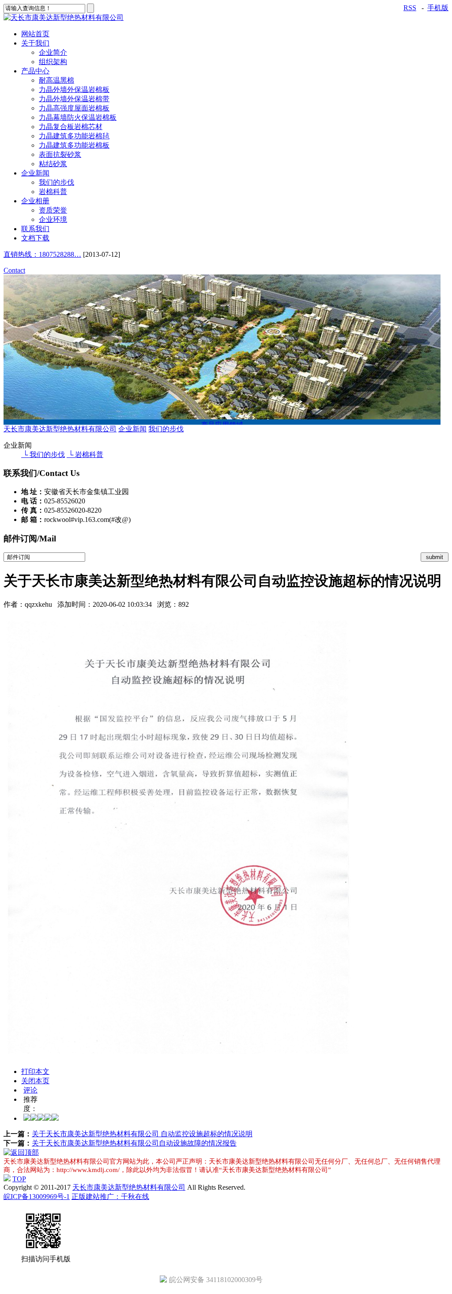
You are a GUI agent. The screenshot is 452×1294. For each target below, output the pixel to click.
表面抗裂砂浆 (60, 154)
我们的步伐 (56, 182)
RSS (409, 7)
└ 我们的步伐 (43, 454)
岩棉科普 (53, 191)
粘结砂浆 (53, 163)
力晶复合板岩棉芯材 (70, 126)
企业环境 (53, 219)
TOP (19, 1179)
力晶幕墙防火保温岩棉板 (78, 117)
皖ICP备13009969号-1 (37, 1196)
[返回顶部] (21, 1152)
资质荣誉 (53, 210)
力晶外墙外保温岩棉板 (74, 89)
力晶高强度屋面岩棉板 (74, 108)
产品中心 (35, 71)
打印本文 (35, 1071)
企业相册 (35, 201)
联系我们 (35, 228)
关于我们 (35, 43)
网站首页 (35, 34)
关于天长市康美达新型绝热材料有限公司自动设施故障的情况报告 (134, 1143)
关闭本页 (35, 1081)
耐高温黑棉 (56, 80)
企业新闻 (35, 173)
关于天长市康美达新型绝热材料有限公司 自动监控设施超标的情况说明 (142, 1134)
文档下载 (35, 238)
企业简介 (53, 52)
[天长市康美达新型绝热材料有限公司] (64, 17)
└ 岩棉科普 (85, 454)
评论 (30, 1090)
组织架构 (53, 61)
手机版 (437, 7)
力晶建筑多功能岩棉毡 (74, 136)
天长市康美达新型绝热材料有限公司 (60, 429)
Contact (14, 270)
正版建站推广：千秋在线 (110, 1196)
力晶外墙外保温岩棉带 (74, 99)
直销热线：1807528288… (42, 254)
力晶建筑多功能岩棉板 (74, 145)
